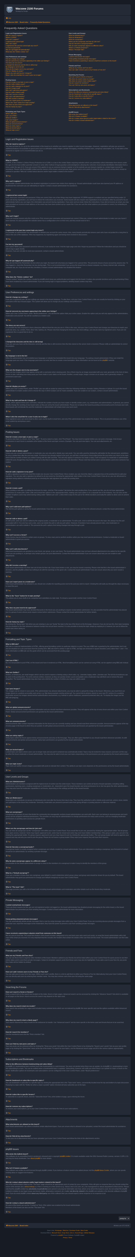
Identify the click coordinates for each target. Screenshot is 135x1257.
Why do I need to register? (14, 35)
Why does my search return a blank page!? (82, 81)
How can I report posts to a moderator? (18, 100)
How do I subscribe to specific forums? (81, 96)
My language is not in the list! (15, 67)
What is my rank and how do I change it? (19, 73)
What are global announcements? (16, 122)
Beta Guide (84, 1230)
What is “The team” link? (76, 49)
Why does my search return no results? (81, 79)
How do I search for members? (79, 83)
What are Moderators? (76, 37)
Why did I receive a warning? (15, 98)
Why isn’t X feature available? (78, 116)
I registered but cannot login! (15, 41)
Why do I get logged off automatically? (18, 49)
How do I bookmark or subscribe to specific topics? (85, 94)
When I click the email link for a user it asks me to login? (23, 75)
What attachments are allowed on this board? (83, 105)
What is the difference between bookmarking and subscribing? (88, 92)
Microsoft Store (56, 1233)
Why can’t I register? (12, 39)
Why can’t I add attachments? (15, 96)
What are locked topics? (13, 128)
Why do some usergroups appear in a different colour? (86, 45)
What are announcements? (14, 124)
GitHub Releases (89, 1233)
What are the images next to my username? (20, 69)
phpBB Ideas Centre (102, 1170)
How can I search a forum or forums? (81, 77)
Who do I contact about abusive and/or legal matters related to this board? (92, 118)
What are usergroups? (76, 39)
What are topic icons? (13, 130)
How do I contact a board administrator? (81, 120)
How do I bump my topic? (14, 106)
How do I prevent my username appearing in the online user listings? (27, 61)
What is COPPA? (11, 37)
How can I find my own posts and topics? (82, 85)
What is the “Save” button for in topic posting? (20, 102)
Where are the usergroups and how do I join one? (84, 41)
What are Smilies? (11, 117)
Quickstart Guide (74, 1230)
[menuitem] (8, 18)
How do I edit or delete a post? (15, 84)
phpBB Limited (65, 1156)
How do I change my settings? (15, 59)
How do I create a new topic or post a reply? (20, 82)
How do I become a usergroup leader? (81, 43)
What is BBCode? (11, 113)
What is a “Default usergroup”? (78, 47)
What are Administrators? (77, 35)
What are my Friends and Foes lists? (80, 68)
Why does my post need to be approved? (19, 104)
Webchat (65, 1230)
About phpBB (35, 1158)
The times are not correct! (14, 63)
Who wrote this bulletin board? (78, 114)
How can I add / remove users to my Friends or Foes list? (87, 70)
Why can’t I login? (11, 43)
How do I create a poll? (13, 88)
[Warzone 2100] (10, 9)
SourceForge (79, 1233)
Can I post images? (12, 120)
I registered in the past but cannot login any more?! (22, 45)
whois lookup (29, 1187)
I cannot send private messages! (79, 56)
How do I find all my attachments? (79, 107)
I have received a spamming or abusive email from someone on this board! (92, 61)
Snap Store (65, 1233)
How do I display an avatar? (14, 71)
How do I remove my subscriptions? (80, 98)
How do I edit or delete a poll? (15, 92)
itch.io (72, 1233)
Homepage (58, 1230)
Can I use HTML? (11, 115)
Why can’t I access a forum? (15, 94)
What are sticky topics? (13, 126)
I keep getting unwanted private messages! (82, 59)
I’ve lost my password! (13, 47)
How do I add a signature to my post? (18, 86)
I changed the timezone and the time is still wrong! (21, 65)
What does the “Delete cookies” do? (17, 52)
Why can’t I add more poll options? (17, 90)
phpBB (104, 360)
